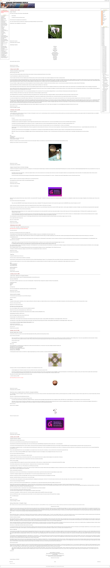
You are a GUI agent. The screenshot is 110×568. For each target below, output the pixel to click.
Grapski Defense (12, 137)
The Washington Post (13, 508)
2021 (102, 32)
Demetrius (103, 14)
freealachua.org (77, 484)
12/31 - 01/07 (104, 46)
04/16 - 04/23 (104, 97)
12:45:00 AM (17, 271)
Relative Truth (55, 50)
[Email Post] (20, 164)
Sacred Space (19, 367)
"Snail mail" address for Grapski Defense (19, 275)
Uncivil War (18, 61)
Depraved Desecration (55, 54)
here (12, 403)
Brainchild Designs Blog (4, 20)
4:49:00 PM (18, 434)
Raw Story (86, 393)
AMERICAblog (2, 17)
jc (102, 21)
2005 (102, 111)
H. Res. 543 (19, 247)
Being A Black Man (27, 508)
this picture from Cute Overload (23, 142)
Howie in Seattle (3, 32)
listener (103, 22)
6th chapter (21, 526)
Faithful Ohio (2, 27)
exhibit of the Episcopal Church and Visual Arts (51, 351)
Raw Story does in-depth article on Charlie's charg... (105, 87)
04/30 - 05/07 (104, 95)
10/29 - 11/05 (104, 54)
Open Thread (104, 73)
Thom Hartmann (12, 348)
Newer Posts (11, 561)
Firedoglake (2, 28)
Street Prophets (3, 48)
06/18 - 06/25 (104, 71)
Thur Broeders (62, 566)
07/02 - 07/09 (104, 69)
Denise (103, 15)
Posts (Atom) (13, 563)
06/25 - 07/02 (104, 70)
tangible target (22, 514)
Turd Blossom (55, 46)
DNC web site (18, 170)
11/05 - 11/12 (104, 53)
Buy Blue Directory (3, 21)
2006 (102, 45)
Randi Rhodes (12, 347)
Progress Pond (2, 41)
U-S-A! (55, 51)
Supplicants (55, 59)
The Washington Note (17, 232)
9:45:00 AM (17, 559)
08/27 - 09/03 (104, 62)
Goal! (55, 47)
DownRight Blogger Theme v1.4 (53, 566)
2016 (102, 36)
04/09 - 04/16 (104, 98)
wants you (48, 555)
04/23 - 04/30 (104, 96)
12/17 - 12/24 (104, 48)
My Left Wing (2, 38)
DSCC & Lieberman (105, 79)
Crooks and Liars (3, 22)
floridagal (103, 20)
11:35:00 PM (18, 389)
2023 (102, 30)
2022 (102, 31)
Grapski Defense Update (105, 88)
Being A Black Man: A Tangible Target (18, 503)
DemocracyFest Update (105, 84)
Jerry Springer (12, 346)
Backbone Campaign (3, 18)
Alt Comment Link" (12, 326)
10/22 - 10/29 (104, 55)
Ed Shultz (18, 228)
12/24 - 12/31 (104, 47)
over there (16, 113)
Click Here (43, 311)
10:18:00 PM (18, 164)
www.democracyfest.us (13, 297)
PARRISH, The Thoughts (45, 504)
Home (55, 561)
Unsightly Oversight (55, 55)
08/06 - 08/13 (104, 65)
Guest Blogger (104, 16)
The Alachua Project (12, 136)
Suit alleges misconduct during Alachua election (18, 17)
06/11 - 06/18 (104, 72)
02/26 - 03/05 (104, 103)
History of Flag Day (12, 268)
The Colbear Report (3, 51)
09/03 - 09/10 (104, 61)
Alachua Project (73, 104)
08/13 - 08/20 (104, 64)
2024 (102, 29)
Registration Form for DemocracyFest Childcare (16, 304)
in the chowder (36, 523)
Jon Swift (2, 34)
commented (43, 393)
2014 (102, 38)
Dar (102, 13)
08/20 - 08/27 (104, 63)
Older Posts (99, 561)
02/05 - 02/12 (104, 106)
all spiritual (50, 536)
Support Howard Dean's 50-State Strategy (19, 167)
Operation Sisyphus (55, 52)
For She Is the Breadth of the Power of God (36, 367)
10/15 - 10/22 (104, 56)
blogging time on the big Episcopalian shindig (35, 168)
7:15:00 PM (18, 500)
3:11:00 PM (18, 42)
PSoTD (2, 45)
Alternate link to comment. (13, 221)
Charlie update (104, 76)
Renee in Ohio (104, 19)
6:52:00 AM (17, 66)
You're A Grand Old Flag (13, 264)
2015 (102, 37)
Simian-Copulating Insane (55, 53)
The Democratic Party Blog (4, 52)
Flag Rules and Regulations (13, 267)
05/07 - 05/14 (104, 94)
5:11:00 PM (18, 183)
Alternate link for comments (13, 163)
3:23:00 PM (18, 107)
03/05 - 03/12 (104, 102)
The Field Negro (3, 54)
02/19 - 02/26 (104, 104)
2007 (102, 44)
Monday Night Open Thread (106, 85)
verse (57, 545)
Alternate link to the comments (14, 65)
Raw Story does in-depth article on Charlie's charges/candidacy (24, 392)
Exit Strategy (55, 58)
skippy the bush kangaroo (4, 47)
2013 (102, 39)
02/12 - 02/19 (104, 105)
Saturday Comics (14, 44)
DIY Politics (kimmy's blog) (4, 24)
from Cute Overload (23, 23)
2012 (102, 40)
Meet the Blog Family (3, 37)
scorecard (26, 248)
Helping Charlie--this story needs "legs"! (34, 393)
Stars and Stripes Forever (13, 265)
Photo (11, 219)
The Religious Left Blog (3, 55)
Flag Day (12, 254)
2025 (102, 28)
